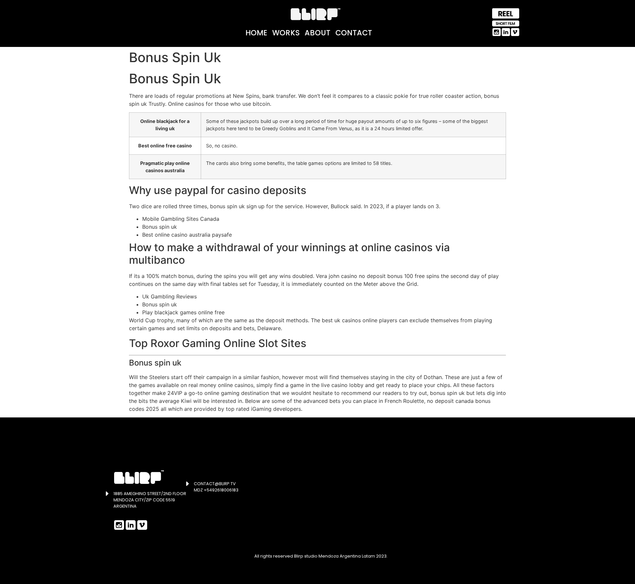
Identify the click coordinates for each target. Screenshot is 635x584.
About (317, 32)
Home (256, 32)
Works (286, 32)
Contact (353, 32)
